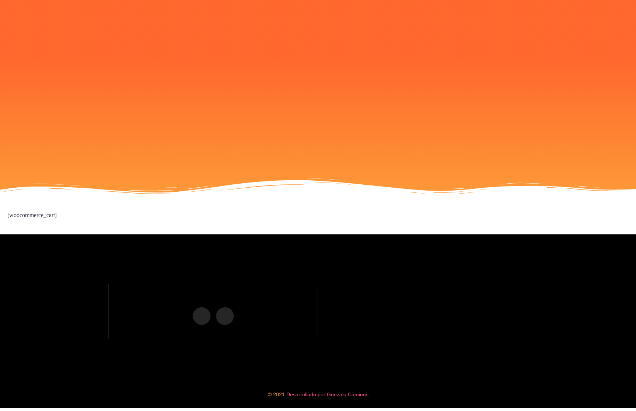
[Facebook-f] (202, 316)
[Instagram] (225, 316)
